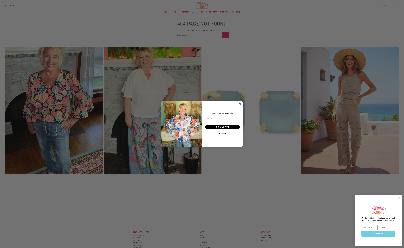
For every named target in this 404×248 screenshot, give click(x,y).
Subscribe (378, 233)
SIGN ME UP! (222, 127)
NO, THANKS (223, 133)
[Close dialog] (240, 103)
